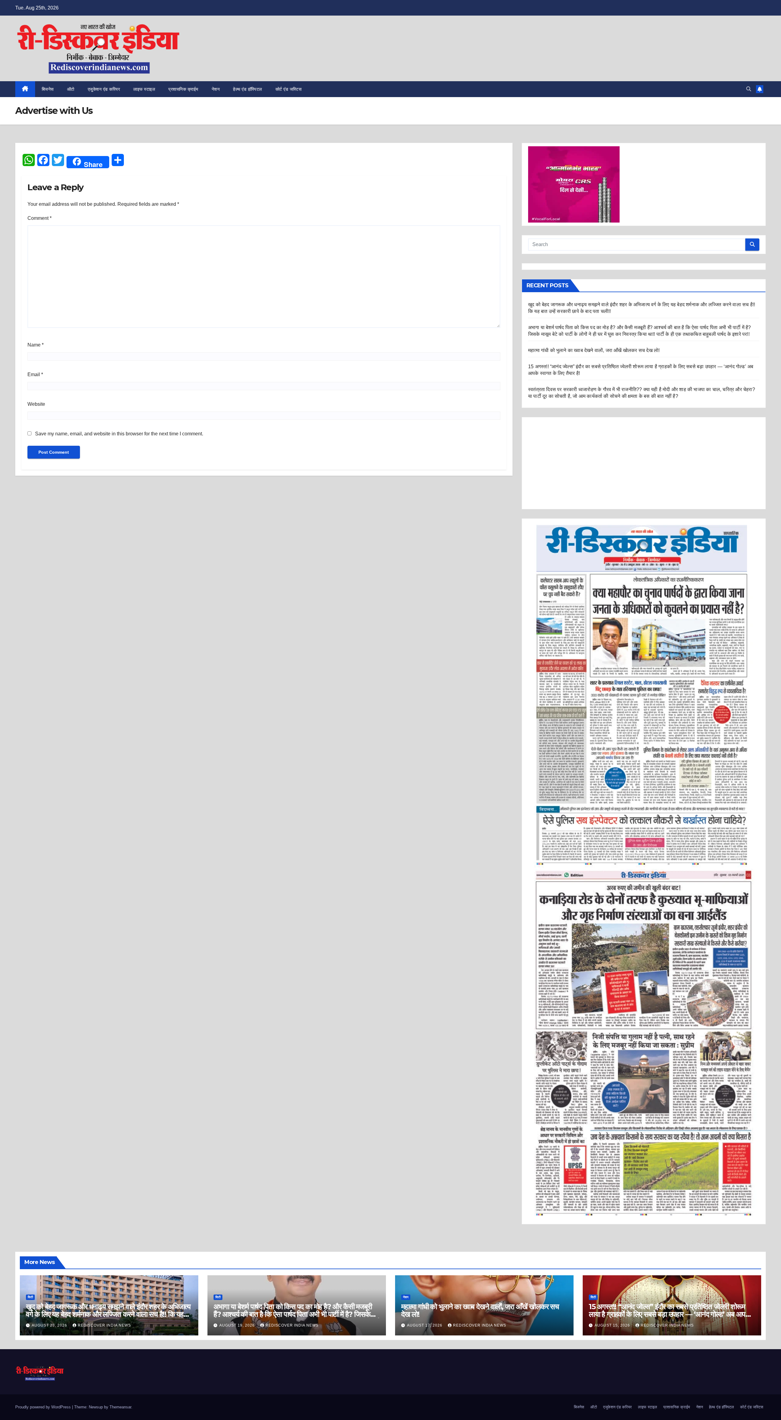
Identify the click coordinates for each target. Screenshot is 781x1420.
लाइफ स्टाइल (144, 89)
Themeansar (120, 1407)
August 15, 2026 (613, 1325)
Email (35, 374)
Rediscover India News (104, 1325)
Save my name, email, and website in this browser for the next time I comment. (119, 433)
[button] (748, 89)
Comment (39, 218)
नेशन (216, 89)
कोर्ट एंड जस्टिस (288, 89)
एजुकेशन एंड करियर (104, 89)
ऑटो (70, 89)
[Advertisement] (643, 463)
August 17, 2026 (425, 1325)
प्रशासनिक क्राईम (183, 89)
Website (36, 404)
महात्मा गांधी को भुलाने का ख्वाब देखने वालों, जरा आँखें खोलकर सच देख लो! (594, 350)
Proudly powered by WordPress (43, 1407)
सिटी (30, 1297)
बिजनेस (48, 89)
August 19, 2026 (237, 1325)
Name (35, 344)
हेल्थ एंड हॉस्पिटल (247, 89)
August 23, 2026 (50, 1325)
